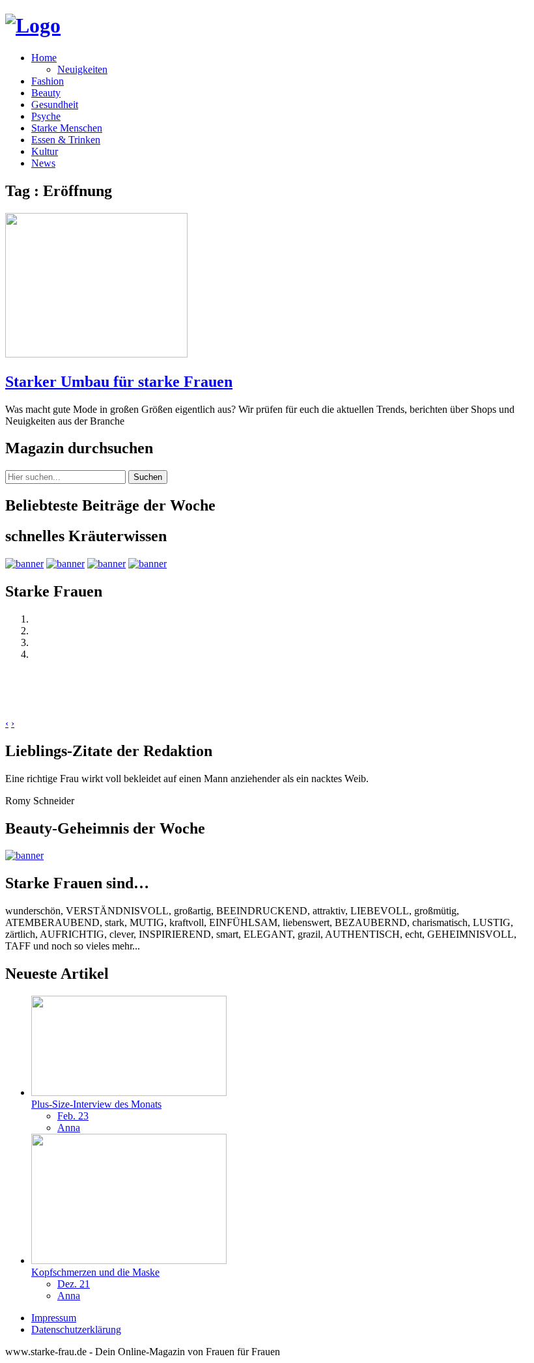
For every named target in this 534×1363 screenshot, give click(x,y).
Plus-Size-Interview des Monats (96, 1104)
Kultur (44, 151)
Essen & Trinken (65, 139)
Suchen (148, 477)
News (43, 163)
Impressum (53, 1317)
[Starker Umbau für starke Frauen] (96, 353)
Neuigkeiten (82, 69)
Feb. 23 (73, 1115)
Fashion (47, 81)
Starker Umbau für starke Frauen (118, 381)
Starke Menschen (66, 127)
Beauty (46, 92)
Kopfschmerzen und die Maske (95, 1272)
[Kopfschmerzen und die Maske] (129, 1260)
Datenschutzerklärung (76, 1329)
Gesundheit (54, 104)
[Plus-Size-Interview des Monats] (129, 1092)
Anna (68, 1127)
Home (44, 57)
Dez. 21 (73, 1283)
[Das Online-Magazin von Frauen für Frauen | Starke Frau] (33, 25)
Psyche (46, 116)
